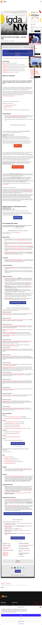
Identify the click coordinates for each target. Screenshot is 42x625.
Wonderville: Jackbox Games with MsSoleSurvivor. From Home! (16, 428)
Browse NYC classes (8, 527)
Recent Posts (14, 602)
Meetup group (5, 554)
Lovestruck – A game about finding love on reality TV (14, 259)
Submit (6, 534)
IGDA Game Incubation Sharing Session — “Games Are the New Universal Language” (35, 72)
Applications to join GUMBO (9, 278)
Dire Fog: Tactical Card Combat (10, 267)
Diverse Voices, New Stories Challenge (13, 505)
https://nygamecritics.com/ (9, 95)
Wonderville (11, 282)
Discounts (7, 524)
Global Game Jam (5, 356)
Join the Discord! (17, 217)
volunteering (25, 550)
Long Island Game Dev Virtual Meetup (9, 334)
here (27, 89)
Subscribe (18, 571)
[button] (40, 607)
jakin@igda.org (5, 184)
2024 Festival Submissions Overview (22, 239)
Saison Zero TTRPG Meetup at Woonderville (10, 349)
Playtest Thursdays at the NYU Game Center (12, 436)
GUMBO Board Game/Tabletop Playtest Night (10, 332)
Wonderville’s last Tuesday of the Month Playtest (10, 364)
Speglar (6, 270)
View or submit (4, 451)
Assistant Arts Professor (9, 463)
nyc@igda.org (16, 55)
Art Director (7, 456)
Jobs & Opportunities (6, 69)
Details (20, 528)
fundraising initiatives (21, 249)
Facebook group (6, 553)
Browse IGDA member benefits (17, 537)
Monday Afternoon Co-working (14, 416)
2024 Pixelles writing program (16, 476)
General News (8, 583)
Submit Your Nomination (18, 166)
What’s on (4, 63)
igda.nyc (20, 55)
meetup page (9, 299)
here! (26, 296)
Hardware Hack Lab (17, 431)
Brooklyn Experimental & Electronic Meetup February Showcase (13, 408)
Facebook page (5, 548)
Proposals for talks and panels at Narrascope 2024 (13, 492)
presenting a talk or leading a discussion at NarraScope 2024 (19, 246)
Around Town (4, 67)
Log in (6, 521)
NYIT (6, 108)
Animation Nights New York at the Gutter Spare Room (11, 380)
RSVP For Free (18, 145)
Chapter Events (5, 64)
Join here (3, 521)
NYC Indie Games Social (6, 313)
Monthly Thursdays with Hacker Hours (9, 344)
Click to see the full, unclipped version (13, 58)
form (25, 181)
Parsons (6, 109)
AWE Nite (6, 426)
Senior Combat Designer (9, 461)
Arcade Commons (18, 248)
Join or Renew (3, 603)
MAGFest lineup (14, 249)
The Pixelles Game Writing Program (11, 252)
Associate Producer (8, 458)
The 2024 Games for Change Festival (16, 115)
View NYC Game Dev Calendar (17, 443)
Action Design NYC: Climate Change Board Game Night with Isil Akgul (14, 325)
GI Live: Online (27, 523)
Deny (21, 618)
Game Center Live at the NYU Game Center (12, 421)
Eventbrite (26, 92)
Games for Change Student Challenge (13, 499)
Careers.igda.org (8, 531)
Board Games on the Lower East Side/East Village (13, 418)
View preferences (21, 621)
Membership (3, 602)
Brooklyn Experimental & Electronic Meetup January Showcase (13, 373)
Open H (12, 423)
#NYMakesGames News (6, 66)
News (13, 603)
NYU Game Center (8, 105)
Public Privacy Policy (21, 623)
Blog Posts (2, 583)
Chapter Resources (5, 72)
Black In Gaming (20, 468)
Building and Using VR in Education (8, 329)
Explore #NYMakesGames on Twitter (17, 302)
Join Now (36, 604)
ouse (14, 423)
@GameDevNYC (25, 309)
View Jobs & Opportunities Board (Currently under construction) (17, 513)
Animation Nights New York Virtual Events (9, 388)
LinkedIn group (5, 555)
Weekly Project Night (15, 433)
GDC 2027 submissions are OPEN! (34, 48)
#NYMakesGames (17, 232)
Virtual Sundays (12, 440)
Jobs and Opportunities (26, 545)
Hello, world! (33, 24)
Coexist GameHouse (8, 106)
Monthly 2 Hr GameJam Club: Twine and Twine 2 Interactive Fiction (14, 319)
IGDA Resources (5, 70)
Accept (21, 615)
